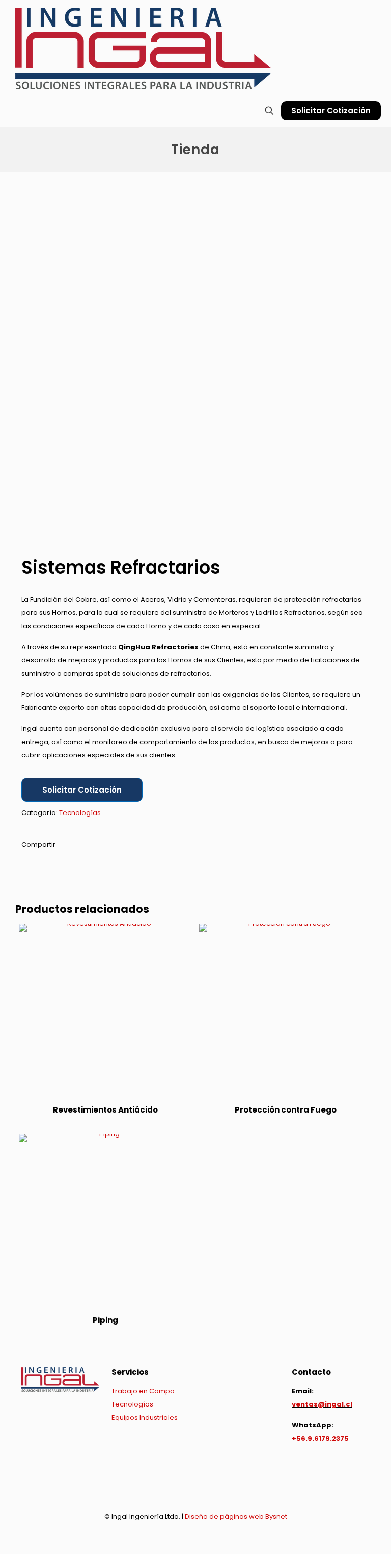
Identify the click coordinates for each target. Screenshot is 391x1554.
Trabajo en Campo (143, 1391)
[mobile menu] (8, 111)
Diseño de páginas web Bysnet (236, 1516)
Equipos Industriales (144, 1417)
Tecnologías (80, 813)
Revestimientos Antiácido (105, 1109)
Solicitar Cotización (331, 110)
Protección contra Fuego (286, 1109)
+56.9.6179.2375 (320, 1438)
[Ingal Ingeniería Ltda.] (143, 48)
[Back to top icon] (195, 1489)
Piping (105, 1320)
